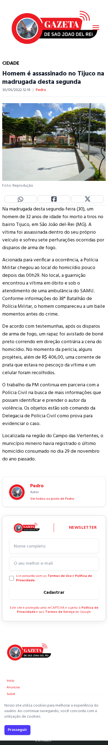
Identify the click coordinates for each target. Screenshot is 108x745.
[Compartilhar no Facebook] (54, 199)
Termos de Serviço (60, 612)
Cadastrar (54, 592)
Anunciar (13, 687)
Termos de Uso (60, 576)
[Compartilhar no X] (87, 199)
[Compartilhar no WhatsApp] (20, 199)
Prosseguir (17, 730)
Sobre (11, 694)
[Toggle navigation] (95, 27)
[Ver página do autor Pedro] (17, 492)
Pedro (41, 90)
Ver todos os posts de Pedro (52, 499)
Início (10, 681)
